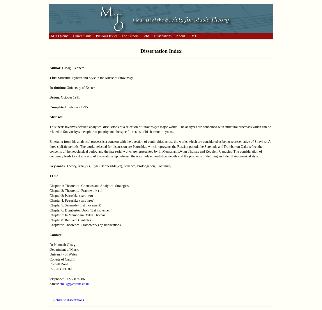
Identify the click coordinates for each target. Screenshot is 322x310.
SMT (193, 36)
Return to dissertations (68, 300)
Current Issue (82, 36)
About (180, 36)
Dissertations (163, 36)
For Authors (130, 36)
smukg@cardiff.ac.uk (75, 284)
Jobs (146, 36)
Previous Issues (106, 36)
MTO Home (59, 36)
